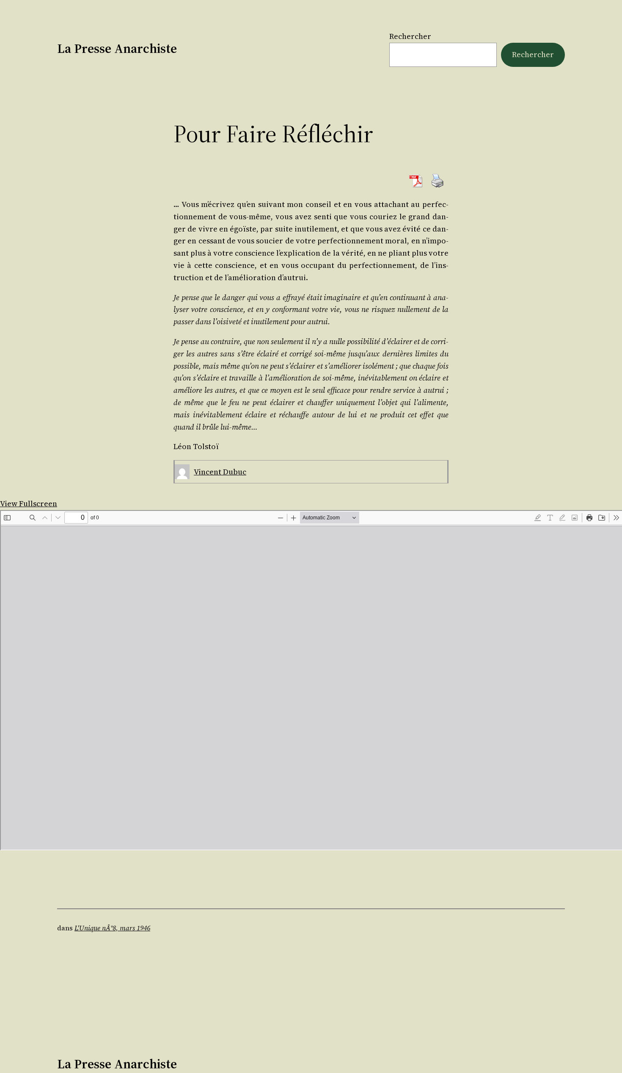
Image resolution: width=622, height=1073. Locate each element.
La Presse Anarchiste (117, 48)
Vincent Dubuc (220, 471)
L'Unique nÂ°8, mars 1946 (112, 927)
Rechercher (410, 36)
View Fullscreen (28, 503)
